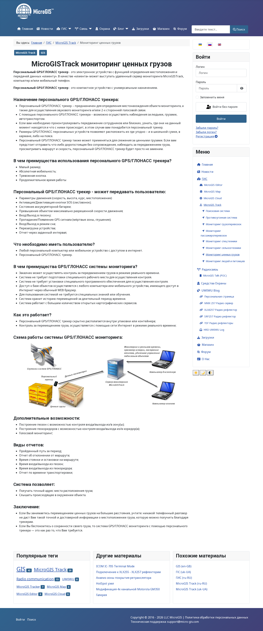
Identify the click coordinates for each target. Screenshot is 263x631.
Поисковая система (218, 211)
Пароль (201, 82)
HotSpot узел (105, 583)
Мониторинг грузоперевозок (223, 224)
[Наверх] (256, 624)
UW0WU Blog (210, 290)
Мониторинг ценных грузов (223, 254)
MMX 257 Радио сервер (218, 303)
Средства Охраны (213, 283)
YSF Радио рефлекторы (218, 323)
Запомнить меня (212, 97)
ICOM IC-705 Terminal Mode (115, 566)
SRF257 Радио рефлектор (220, 316)
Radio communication (35, 578)
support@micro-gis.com (183, 622)
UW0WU (68, 579)
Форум (182, 29)
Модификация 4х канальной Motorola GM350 (128, 589)
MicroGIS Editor (213, 185)
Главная (27, 29)
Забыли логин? (206, 132)
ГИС (64, 29)
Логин (200, 67)
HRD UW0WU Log (214, 329)
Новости (47, 29)
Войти (221, 119)
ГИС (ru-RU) (184, 578)
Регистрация (205, 136)
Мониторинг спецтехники (221, 241)
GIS (43, 52)
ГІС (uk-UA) (183, 572)
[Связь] (89, 28)
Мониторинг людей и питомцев (225, 261)
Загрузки (142, 29)
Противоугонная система (221, 217)
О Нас (206, 359)
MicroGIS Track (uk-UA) (191, 589)
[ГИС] (69, 28)
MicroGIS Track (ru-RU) (191, 583)
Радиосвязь (210, 269)
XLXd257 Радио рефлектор (220, 309)
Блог (121, 29)
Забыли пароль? (207, 128)
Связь (83, 29)
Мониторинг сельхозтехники (223, 248)
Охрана (104, 29)
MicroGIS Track (25, 52)
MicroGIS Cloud (213, 198)
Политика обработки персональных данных (216, 617)
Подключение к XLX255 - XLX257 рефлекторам (128, 572)
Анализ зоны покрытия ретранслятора (123, 578)
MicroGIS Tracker (28, 587)
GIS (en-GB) (183, 566)
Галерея (101, 595)
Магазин (163, 29)
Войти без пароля (224, 107)
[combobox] (211, 29)
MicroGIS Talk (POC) (215, 275)
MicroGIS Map (212, 191)
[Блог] (126, 28)
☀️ (196, 373)
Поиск (240, 29)
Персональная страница (219, 296)
